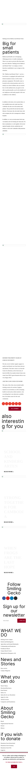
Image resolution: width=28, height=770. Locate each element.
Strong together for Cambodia (14, 507)
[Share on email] (16, 403)
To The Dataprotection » (14, 762)
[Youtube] (8, 598)
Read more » (9, 471)
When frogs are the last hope (13, 557)
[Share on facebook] (3, 403)
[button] (14, 409)
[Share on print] (19, 403)
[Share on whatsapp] (9, 403)
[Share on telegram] (13, 403)
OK (14, 766)
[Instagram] (15, 598)
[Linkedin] (11, 598)
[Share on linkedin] (6, 403)
